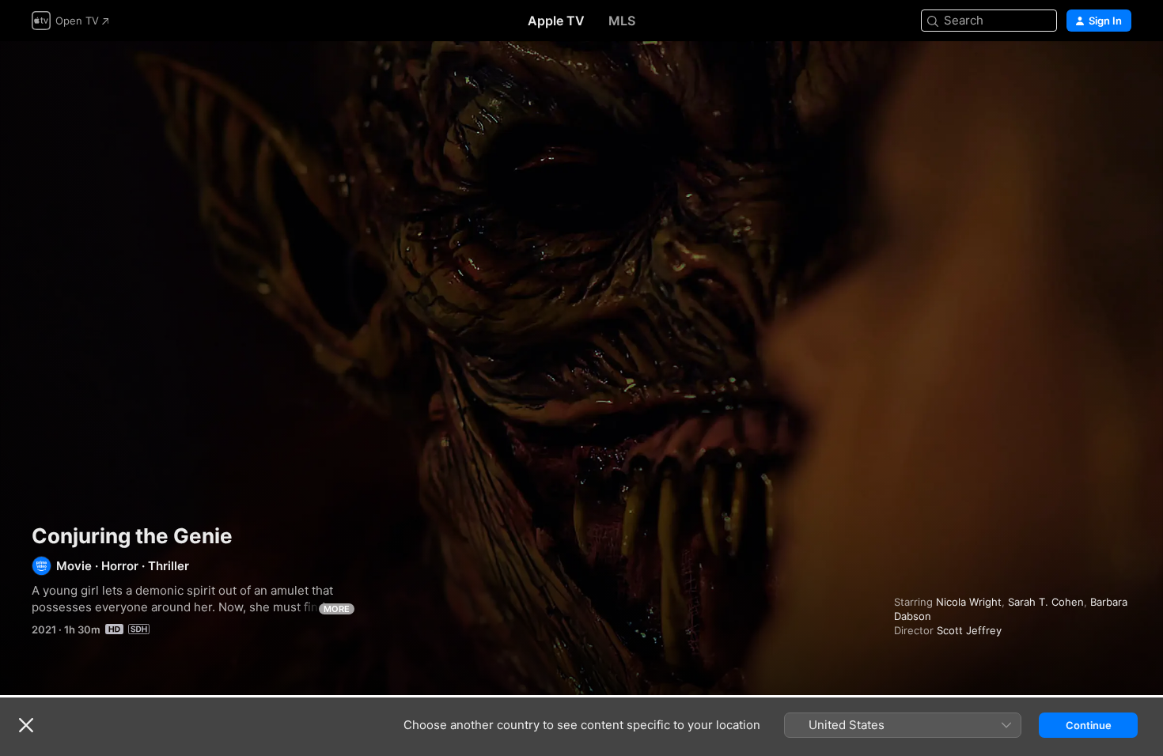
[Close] (26, 725)
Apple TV (556, 20)
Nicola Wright (969, 601)
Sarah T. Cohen (1046, 601)
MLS (621, 20)
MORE (337, 608)
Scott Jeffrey (969, 630)
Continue (1089, 725)
